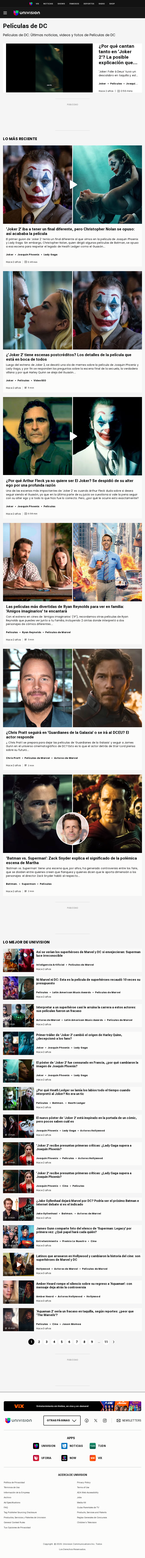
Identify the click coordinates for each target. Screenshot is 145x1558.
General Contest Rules (14, 1522)
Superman (28, 883)
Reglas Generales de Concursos (92, 1517)
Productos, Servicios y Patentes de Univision (25, 1517)
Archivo (7, 1497)
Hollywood (43, 1268)
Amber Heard (45, 1296)
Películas (116, 83)
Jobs (79, 1497)
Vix (37, 4)
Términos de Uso (12, 1487)
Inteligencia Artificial (50, 964)
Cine (65, 1185)
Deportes (89, 4)
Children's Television (87, 1522)
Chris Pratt (13, 758)
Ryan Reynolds (31, 632)
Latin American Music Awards (71, 992)
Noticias (48, 4)
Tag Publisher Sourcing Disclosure (20, 1512)
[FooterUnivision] (18, 1420)
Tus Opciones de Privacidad (17, 1527)
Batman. (12, 883)
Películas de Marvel (58, 632)
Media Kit (81, 1502)
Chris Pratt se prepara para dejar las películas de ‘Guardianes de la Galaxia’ (59, 742)
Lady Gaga (51, 254)
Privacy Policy (84, 1482)
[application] (49, 68)
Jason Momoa (71, 1324)
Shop (112, 4)
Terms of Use (83, 1487)
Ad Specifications (12, 1502)
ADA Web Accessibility (88, 1492)
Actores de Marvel (66, 758)
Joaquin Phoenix (28, 254)
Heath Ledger (76, 1103)
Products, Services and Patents (91, 1512)
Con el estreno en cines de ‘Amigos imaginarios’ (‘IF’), (42, 617)
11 (106, 1342)
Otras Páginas (58, 1420)
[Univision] (27, 13)
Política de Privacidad (14, 1482)
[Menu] (5, 13)
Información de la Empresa (17, 1492)
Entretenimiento (47, 1241)
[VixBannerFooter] (72, 1406)
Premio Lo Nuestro (74, 1241)
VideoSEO (40, 380)
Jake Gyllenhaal (46, 1213)
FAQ (6, 1507)
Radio (102, 4)
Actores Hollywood (92, 1130)
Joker (102, 83)
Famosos (74, 4)
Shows (61, 4)
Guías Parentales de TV (88, 1507)
